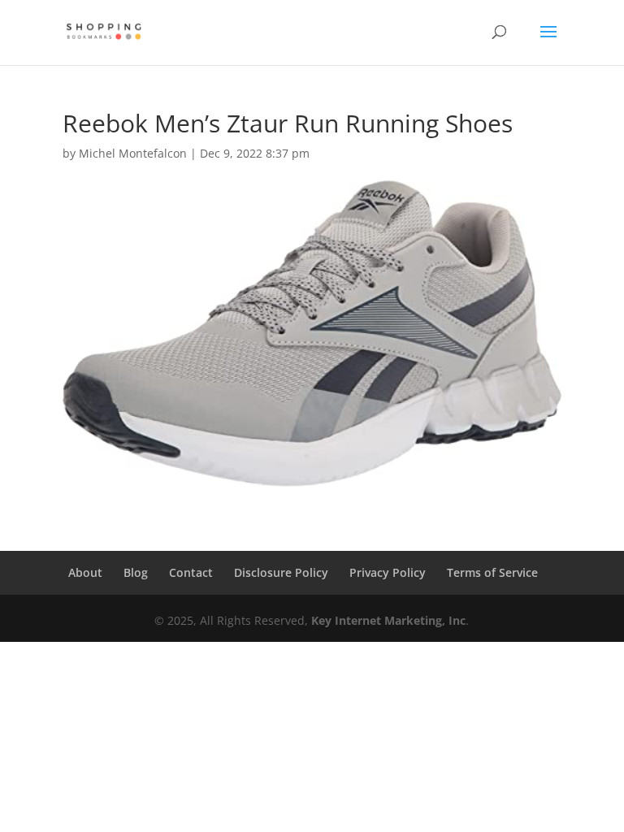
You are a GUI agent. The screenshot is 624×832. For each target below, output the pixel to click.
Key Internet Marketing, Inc (388, 620)
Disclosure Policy (281, 572)
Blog (136, 572)
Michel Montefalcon (133, 153)
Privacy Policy (387, 572)
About (85, 572)
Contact (191, 572)
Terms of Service (492, 572)
